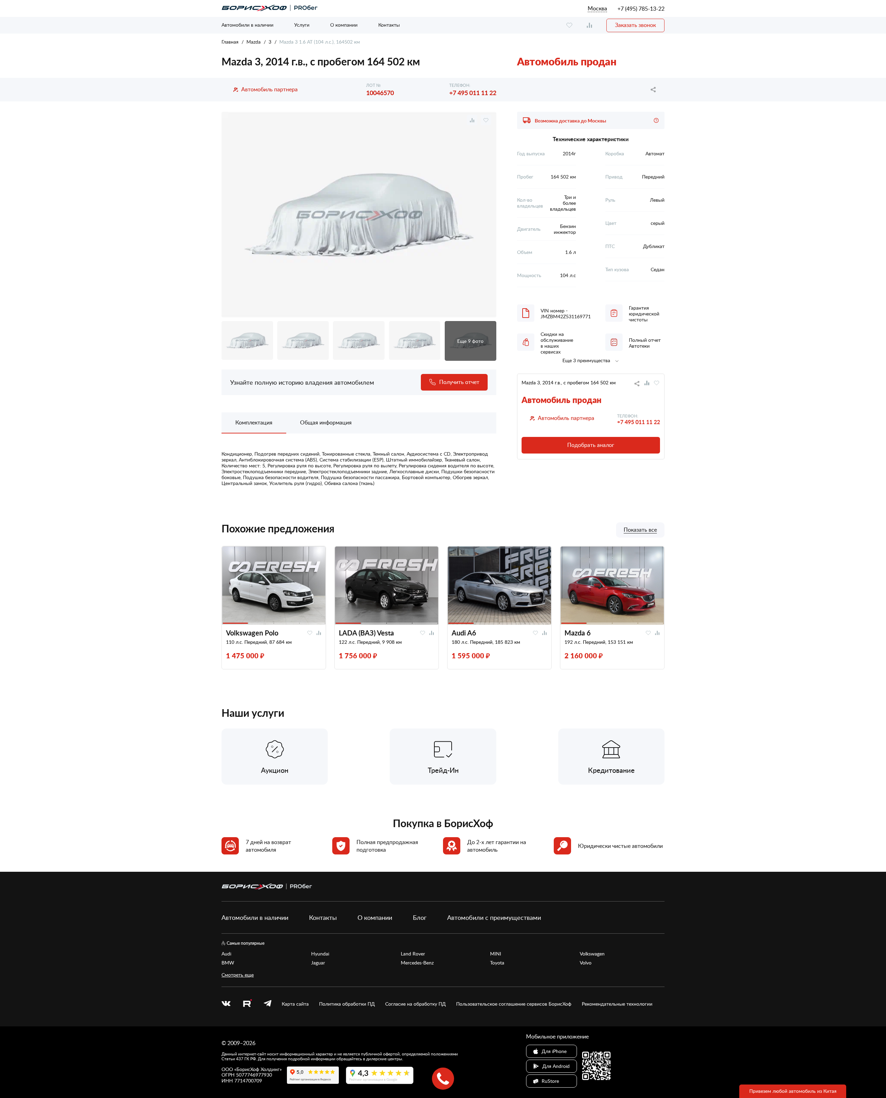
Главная (230, 41)
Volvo (585, 963)
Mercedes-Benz (417, 963)
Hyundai (320, 954)
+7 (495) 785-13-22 (640, 8)
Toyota (497, 963)
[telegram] (267, 1004)
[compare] (589, 25)
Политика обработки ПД (347, 1004)
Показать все (640, 530)
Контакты (389, 24)
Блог (419, 917)
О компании (344, 24)
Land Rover (413, 954)
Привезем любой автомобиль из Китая (793, 1091)
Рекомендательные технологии (617, 1004)
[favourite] (569, 25)
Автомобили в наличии (247, 24)
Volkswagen (592, 954)
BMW (228, 963)
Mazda (253, 41)
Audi (226, 954)
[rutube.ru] (247, 1004)
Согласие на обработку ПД (415, 1004)
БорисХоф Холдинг (258, 1069)
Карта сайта (295, 1004)
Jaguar (318, 963)
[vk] (226, 1004)
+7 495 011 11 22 (472, 92)
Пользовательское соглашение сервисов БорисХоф (513, 1004)
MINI (495, 954)
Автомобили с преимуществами (494, 917)
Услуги (301, 24)
